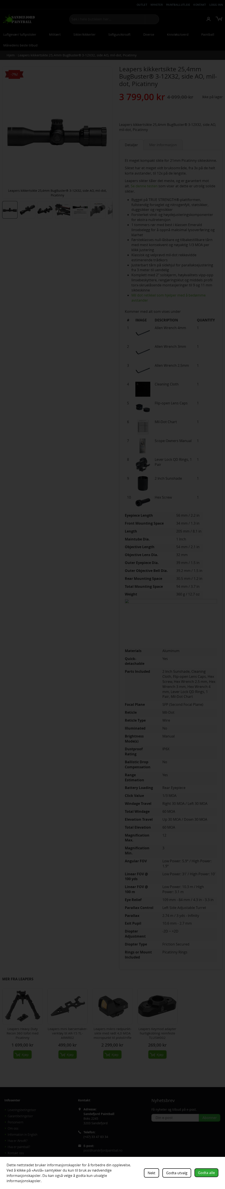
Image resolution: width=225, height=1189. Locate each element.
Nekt (151, 1173)
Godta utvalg (176, 1173)
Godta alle (206, 1172)
